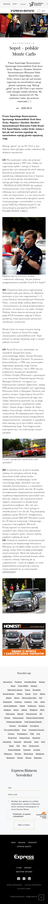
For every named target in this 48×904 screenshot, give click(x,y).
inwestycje (28, 702)
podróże (7, 718)
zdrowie (28, 758)
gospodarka (7, 702)
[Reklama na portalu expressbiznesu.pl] (24, 639)
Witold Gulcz (28, 754)
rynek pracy (12, 738)
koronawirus (7, 682)
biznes (13, 686)
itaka (36, 702)
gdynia (16, 698)
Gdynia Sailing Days (29, 698)
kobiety (22, 706)
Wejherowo (8, 754)
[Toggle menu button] (43, 11)
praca (24, 730)
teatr (18, 746)
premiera (11, 734)
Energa (27, 690)
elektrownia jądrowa (15, 690)
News (13, 843)
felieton (20, 694)
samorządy (28, 742)
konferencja (32, 706)
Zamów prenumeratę (14, 885)
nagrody (20, 714)
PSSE (32, 734)
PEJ (41, 714)
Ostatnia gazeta (24, 847)
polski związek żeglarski (33, 722)
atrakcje (42, 682)
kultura (16, 710)
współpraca (40, 754)
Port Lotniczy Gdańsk (11, 730)
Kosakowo (7, 710)
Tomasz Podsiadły (14, 750)
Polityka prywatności (33, 885)
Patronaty (32, 843)
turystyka (36, 750)
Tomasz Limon (34, 746)
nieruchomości (31, 714)
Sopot (36, 742)
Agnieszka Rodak (30, 682)
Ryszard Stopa (25, 738)
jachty (42, 702)
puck (38, 734)
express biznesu (8, 694)
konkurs (42, 706)
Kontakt (27, 868)
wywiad (20, 758)
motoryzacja (10, 714)
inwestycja (18, 702)
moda (42, 710)
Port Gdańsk (22, 726)
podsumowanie (18, 718)
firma (35, 694)
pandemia (18, 682)
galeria (42, 694)
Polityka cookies (24, 889)
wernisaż (18, 754)
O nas (19, 868)
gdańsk (8, 698)
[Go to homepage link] (23, 11)
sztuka (11, 746)
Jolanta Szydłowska (10, 706)
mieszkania (33, 710)
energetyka (37, 690)
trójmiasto (27, 750)
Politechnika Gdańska (14, 722)
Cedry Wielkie (23, 686)
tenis (24, 746)
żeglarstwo (38, 758)
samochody (7, 742)
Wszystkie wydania (24, 872)
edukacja (34, 686)
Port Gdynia (34, 726)
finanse (28, 694)
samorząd (17, 742)
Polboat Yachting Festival (35, 718)
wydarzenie (10, 758)
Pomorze (12, 726)
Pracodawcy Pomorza (36, 730)
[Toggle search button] (38, 10)
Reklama (21, 843)
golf (40, 698)
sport (43, 742)
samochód (36, 738)
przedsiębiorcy (22, 734)
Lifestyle (24, 710)
